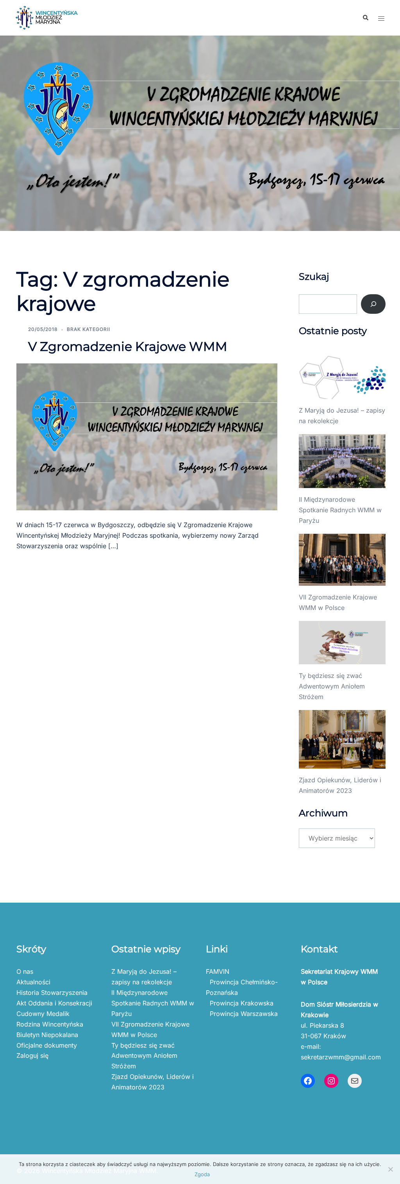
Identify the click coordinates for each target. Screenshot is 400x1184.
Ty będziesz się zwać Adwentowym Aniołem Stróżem (332, 686)
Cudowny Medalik (43, 1014)
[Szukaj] (373, 304)
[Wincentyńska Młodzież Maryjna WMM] (47, 17)
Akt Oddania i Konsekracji (54, 1003)
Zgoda (202, 1174)
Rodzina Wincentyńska (49, 1024)
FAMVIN (217, 971)
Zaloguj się (32, 1055)
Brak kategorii (88, 329)
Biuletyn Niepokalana (47, 1035)
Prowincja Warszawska (242, 1014)
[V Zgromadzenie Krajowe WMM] (146, 436)
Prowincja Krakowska (239, 1003)
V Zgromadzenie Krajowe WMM (127, 346)
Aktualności (33, 982)
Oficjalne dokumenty (46, 1045)
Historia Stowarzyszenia (52, 992)
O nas (24, 971)
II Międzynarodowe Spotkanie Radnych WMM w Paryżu (340, 509)
